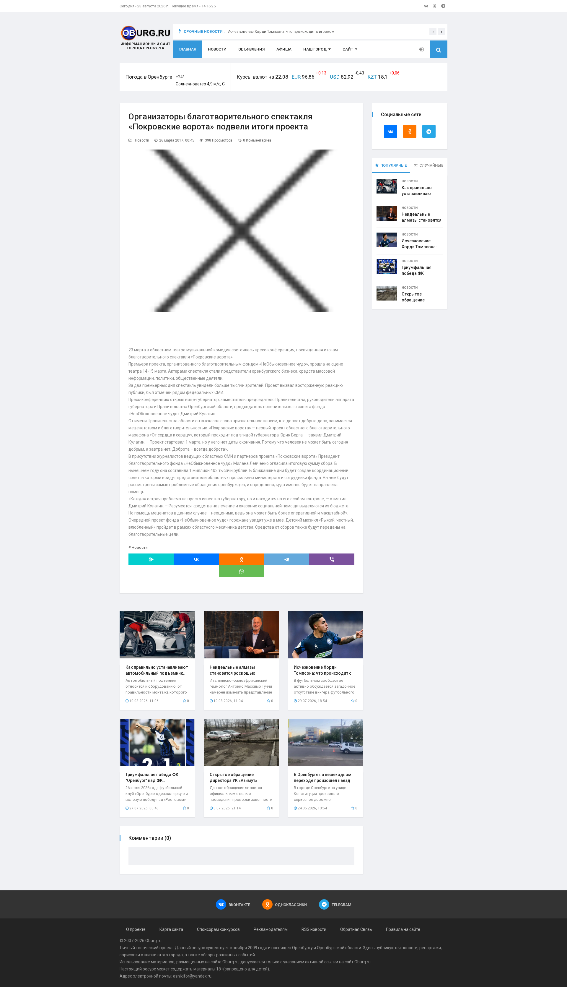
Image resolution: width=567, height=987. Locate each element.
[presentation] (432, 31)
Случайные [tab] (431, 165)
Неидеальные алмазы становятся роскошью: (421, 220)
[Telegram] (286, 559)
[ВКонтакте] (196, 559)
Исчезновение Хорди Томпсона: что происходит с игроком (281, 31)
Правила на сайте (403, 929)
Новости (217, 49)
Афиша (283, 49)
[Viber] (331, 559)
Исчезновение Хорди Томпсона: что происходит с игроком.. (322, 673)
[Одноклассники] (241, 559)
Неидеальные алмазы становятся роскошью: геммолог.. (233, 673)
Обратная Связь (356, 929)
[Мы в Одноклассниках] (434, 6)
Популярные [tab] (393, 165)
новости (410, 947)
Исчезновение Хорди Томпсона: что (419, 246)
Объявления (251, 49)
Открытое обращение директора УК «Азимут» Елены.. (233, 780)
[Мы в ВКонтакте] (426, 6)
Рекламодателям (271, 929)
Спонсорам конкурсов (218, 929)
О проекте (136, 929)
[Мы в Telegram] (443, 6)
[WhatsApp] (241, 571)
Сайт (348, 49)
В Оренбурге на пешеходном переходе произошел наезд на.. (322, 780)
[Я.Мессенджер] (151, 559)
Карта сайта (171, 929)
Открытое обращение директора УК (416, 300)
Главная (187, 49)
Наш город (315, 49)
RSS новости (314, 929)
